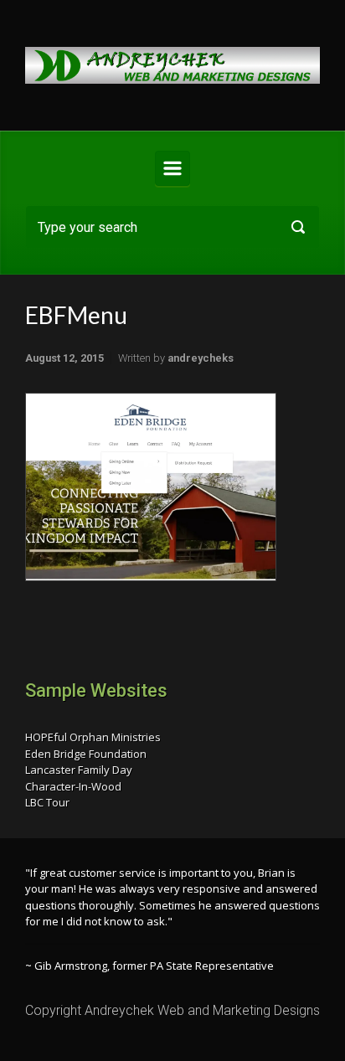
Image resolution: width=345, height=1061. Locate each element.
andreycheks (200, 358)
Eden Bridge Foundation (86, 753)
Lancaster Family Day (78, 769)
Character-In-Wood (73, 786)
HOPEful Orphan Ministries (93, 736)
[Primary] (172, 168)
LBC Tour (47, 802)
